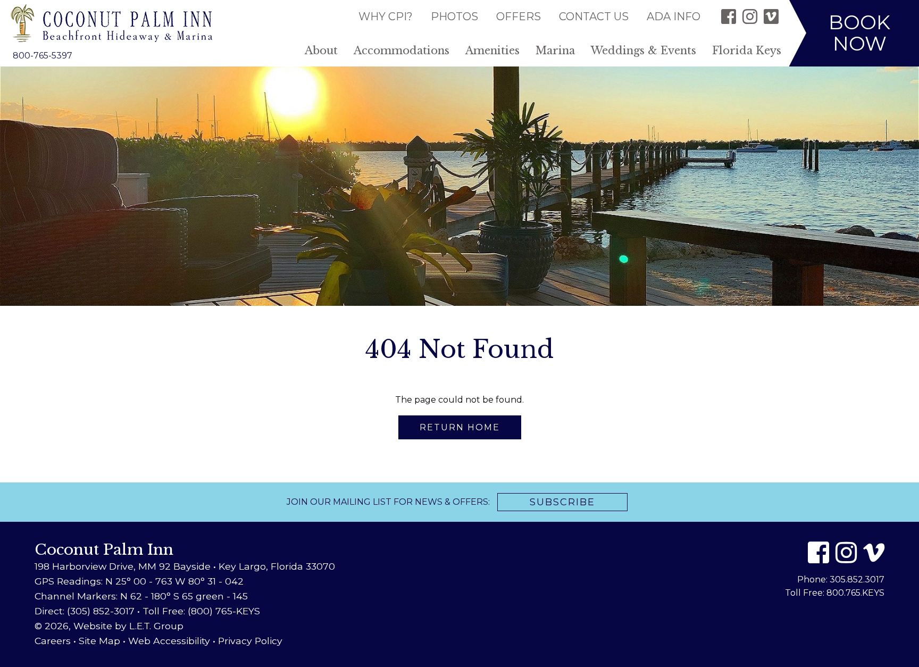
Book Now (859, 32)
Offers (518, 16)
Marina (555, 50)
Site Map (99, 640)
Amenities (492, 50)
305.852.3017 (857, 579)
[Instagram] (749, 16)
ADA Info (673, 16)
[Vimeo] (771, 16)
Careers (53, 640)
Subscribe (562, 502)
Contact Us (594, 16)
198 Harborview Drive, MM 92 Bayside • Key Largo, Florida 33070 (185, 566)
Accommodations (401, 50)
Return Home (460, 427)
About (321, 50)
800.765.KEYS (855, 593)
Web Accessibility (169, 640)
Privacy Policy (250, 640)
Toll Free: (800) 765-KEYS (201, 610)
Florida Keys (746, 50)
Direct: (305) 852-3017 (85, 610)
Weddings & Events (643, 50)
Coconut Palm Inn (111, 23)
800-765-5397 (42, 56)
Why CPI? (385, 16)
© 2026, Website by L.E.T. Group (109, 625)
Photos (454, 16)
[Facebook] (728, 16)
